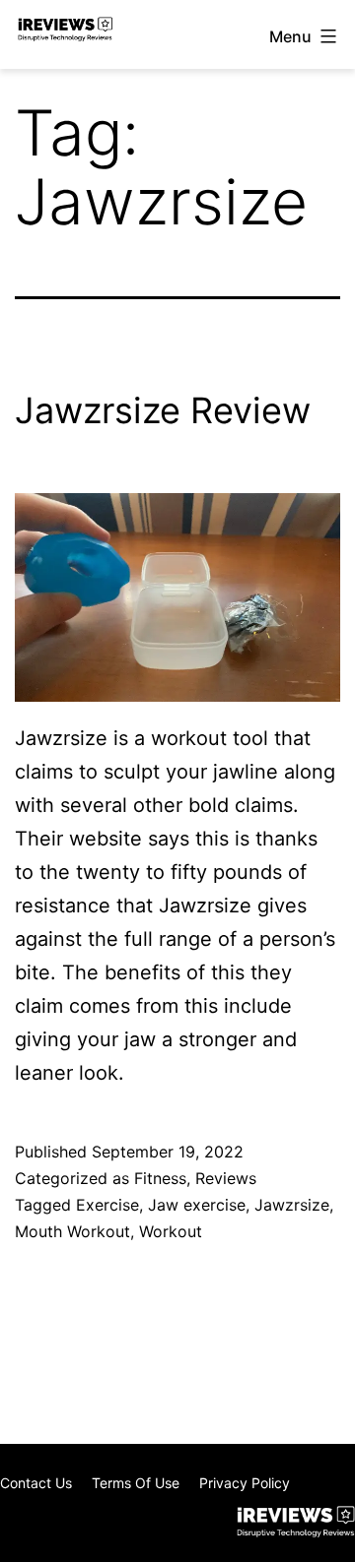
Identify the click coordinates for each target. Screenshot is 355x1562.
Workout (170, 1231)
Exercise (107, 1205)
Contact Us (36, 1482)
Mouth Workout (72, 1231)
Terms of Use (135, 1482)
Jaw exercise (197, 1205)
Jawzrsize (291, 1205)
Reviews (225, 1178)
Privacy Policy (244, 1482)
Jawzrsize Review (163, 410)
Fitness (160, 1178)
